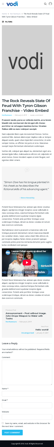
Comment (6, 357)
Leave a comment (36, 115)
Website (5, 411)
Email (5, 400)
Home (4, 14)
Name (5, 388)
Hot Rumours (15, 14)
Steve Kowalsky (27, 198)
